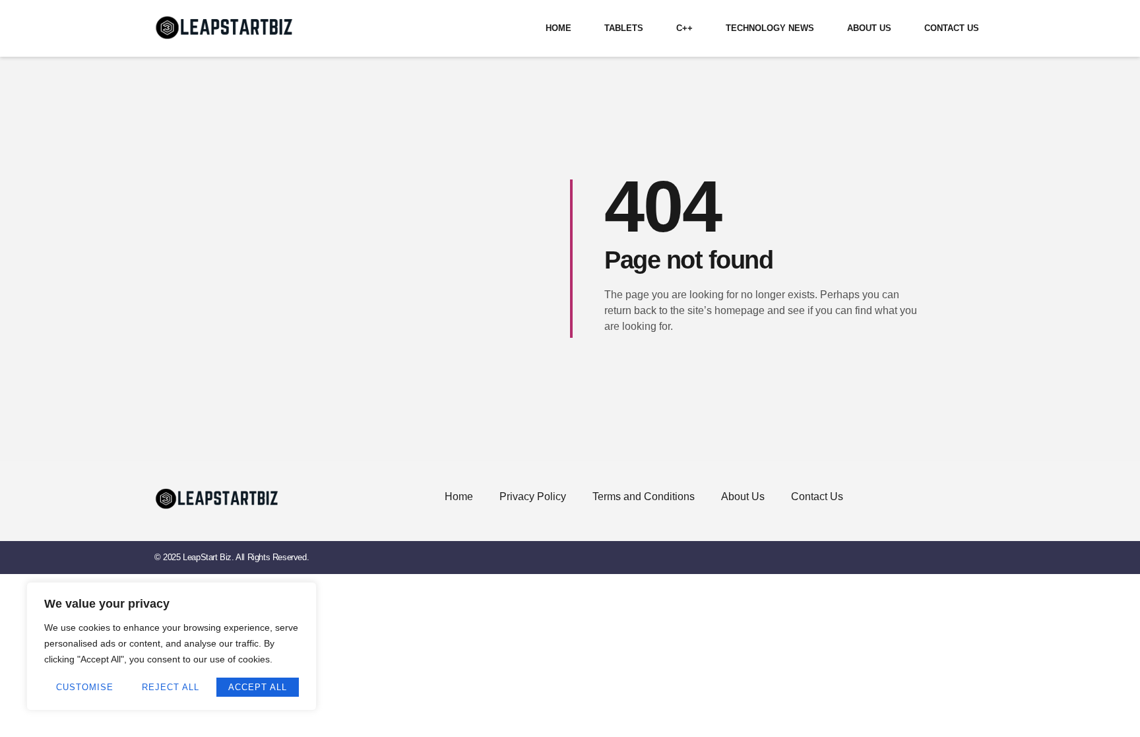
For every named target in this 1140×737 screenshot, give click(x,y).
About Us (869, 28)
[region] (171, 646)
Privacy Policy (532, 496)
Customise (84, 687)
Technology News (770, 28)
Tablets (623, 28)
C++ (684, 28)
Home (558, 28)
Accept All (257, 687)
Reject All (170, 687)
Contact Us (951, 28)
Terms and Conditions (643, 496)
